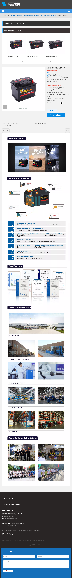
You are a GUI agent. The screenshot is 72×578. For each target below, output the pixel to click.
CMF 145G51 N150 (51, 56)
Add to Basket (57, 115)
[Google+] (6, 534)
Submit (8, 571)
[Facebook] (3, 534)
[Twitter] (13, 534)
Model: (5, 123)
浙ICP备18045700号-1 (36, 545)
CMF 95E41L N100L (12, 56)
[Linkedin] (10, 534)
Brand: (36, 123)
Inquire (52, 110)
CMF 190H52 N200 (32, 56)
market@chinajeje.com (10, 518)
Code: (5, 126)
